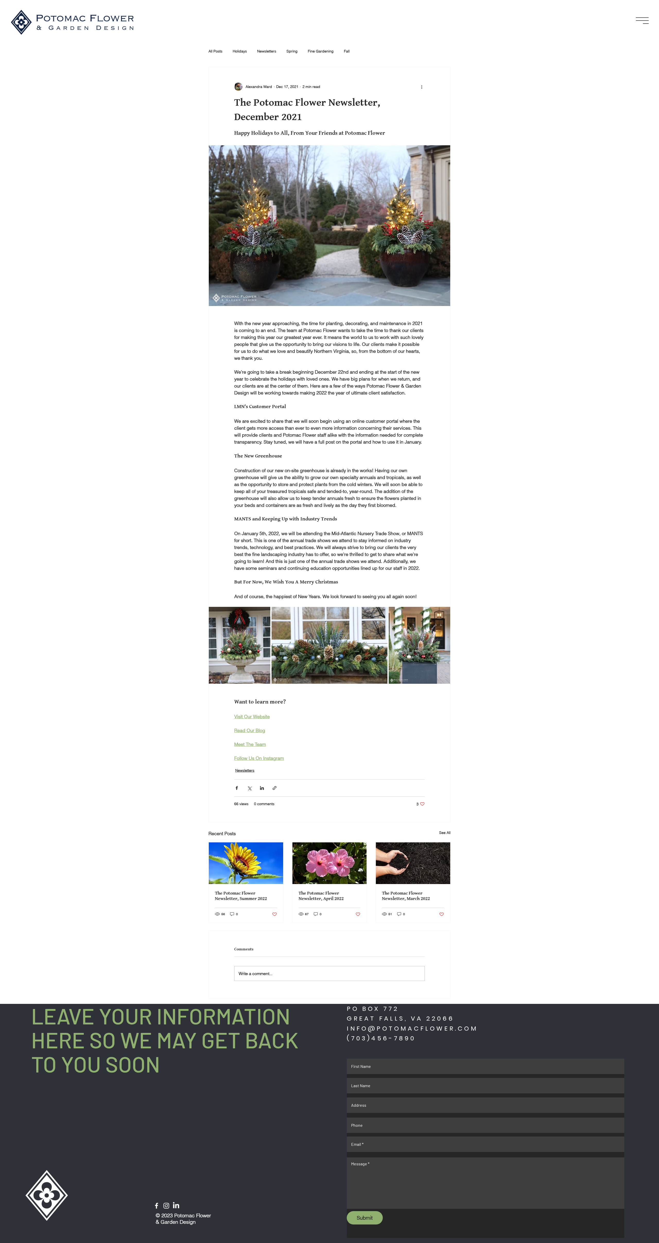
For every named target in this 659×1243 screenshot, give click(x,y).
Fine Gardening (321, 51)
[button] (642, 20)
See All (444, 832)
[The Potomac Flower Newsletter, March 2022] (413, 863)
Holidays (240, 51)
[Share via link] (274, 788)
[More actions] (422, 87)
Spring (292, 51)
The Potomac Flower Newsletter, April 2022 (321, 895)
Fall (347, 51)
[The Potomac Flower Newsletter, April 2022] (329, 863)
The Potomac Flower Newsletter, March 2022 (406, 895)
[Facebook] (156, 1206)
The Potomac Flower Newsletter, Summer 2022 (241, 895)
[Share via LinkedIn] (261, 788)
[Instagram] (166, 1206)
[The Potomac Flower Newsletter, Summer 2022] (246, 863)
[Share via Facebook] (236, 788)
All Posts (215, 51)
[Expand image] (239, 645)
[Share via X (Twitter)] (249, 788)
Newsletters (266, 51)
